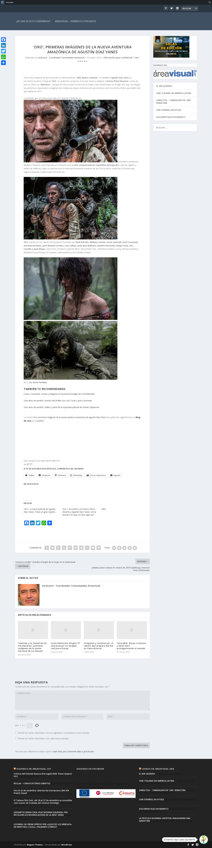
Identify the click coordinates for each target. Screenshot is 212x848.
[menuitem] (2, 2)
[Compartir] (3, 63)
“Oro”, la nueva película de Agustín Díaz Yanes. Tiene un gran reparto (40, 510)
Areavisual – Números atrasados (75, 21)
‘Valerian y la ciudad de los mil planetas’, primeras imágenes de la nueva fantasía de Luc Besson (32, 647)
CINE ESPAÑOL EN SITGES (168, 110)
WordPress (66, 844)
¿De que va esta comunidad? (33, 21)
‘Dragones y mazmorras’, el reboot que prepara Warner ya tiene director (98, 646)
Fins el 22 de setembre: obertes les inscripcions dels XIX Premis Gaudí (41, 791)
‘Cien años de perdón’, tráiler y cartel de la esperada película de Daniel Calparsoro (61, 407)
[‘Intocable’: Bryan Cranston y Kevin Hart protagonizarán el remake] (132, 630)
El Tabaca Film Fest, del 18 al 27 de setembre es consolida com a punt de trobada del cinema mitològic (43, 801)
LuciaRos (40, 420)
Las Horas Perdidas (38, 382)
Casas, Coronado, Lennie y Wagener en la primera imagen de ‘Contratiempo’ (59, 394)
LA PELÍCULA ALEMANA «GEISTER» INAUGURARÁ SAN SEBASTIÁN (164, 819)
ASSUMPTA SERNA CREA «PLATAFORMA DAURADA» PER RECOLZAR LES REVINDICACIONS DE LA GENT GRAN (41, 813)
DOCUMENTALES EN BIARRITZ (171, 117)
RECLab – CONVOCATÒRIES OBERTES (32, 783)
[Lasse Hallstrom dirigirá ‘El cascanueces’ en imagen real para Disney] (66, 630)
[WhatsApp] (3, 57)
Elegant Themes (35, 844)
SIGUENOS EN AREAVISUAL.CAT (33, 768)
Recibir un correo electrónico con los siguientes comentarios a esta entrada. (54, 732)
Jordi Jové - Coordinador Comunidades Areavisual (61, 57)
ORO (103, 509)
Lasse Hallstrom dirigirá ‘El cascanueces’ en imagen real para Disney (65, 646)
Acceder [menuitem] (10, 2)
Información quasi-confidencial (118, 57)
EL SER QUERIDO (164, 86)
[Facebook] (3, 39)
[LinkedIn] (3, 45)
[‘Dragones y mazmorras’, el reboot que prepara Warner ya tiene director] (99, 630)
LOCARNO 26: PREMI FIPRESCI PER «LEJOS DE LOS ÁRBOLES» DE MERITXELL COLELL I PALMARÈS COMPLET (43, 825)
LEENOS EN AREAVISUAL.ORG (158, 768)
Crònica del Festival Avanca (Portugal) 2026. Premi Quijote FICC (43, 775)
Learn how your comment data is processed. (73, 751)
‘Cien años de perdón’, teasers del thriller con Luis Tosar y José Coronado (58, 400)
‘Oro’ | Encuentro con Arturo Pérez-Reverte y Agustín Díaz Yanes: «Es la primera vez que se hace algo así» (79, 512)
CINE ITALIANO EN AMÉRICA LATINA (173, 93)
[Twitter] (3, 51)
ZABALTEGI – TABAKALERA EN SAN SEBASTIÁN (173, 101)
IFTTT (29, 464)
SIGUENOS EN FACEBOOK (90, 768)
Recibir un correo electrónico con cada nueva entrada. (43, 738)
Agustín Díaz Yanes (120, 77)
